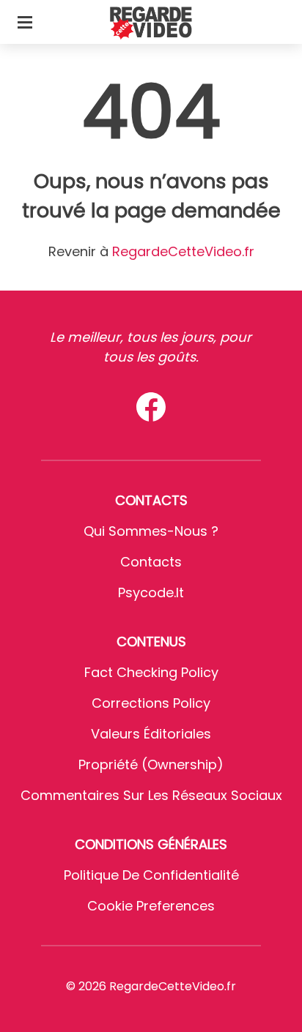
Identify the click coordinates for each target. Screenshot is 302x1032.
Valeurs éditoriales (151, 734)
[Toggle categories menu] (25, 22)
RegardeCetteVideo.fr (183, 251)
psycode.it (151, 592)
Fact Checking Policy (151, 672)
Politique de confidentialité (151, 875)
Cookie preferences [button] (151, 906)
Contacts (151, 562)
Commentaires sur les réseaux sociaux (151, 795)
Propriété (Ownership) (151, 764)
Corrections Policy (151, 703)
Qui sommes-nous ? (151, 531)
